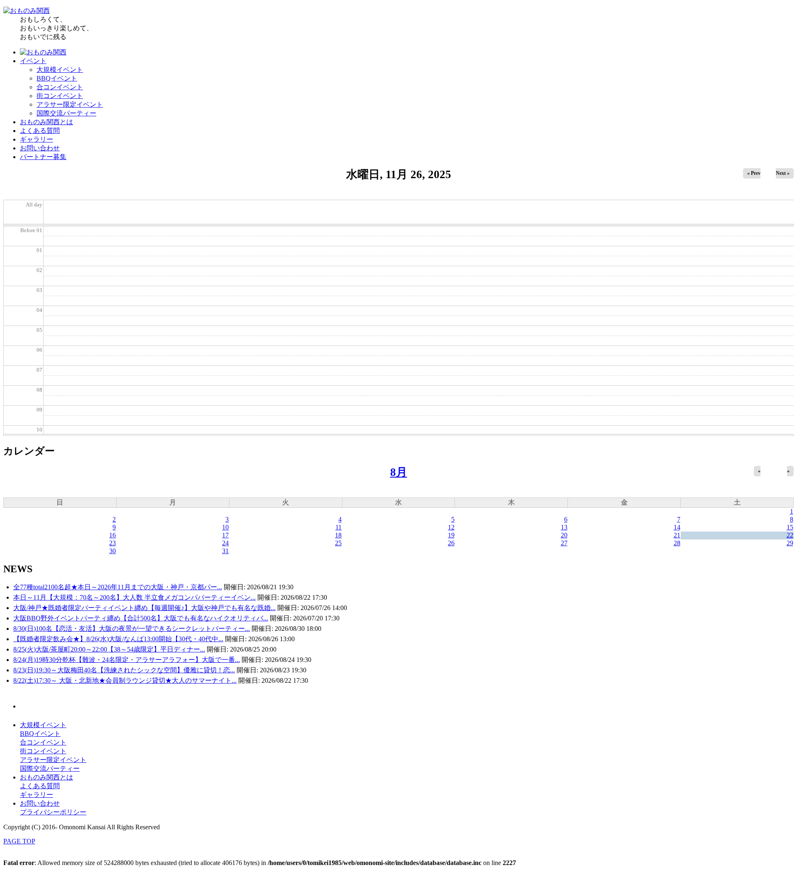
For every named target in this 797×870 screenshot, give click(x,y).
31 (225, 550)
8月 (398, 472)
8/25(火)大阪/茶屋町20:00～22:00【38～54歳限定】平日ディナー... (109, 649)
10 (225, 527)
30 (112, 550)
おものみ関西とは (46, 121)
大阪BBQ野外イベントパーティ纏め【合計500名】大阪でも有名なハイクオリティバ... (140, 618)
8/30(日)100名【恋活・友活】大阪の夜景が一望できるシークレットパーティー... (131, 628)
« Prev (753, 173)
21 (677, 535)
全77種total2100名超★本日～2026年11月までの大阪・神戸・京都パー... (117, 587)
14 (677, 527)
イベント (33, 60)
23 (112, 543)
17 (225, 535)
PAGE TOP (19, 841)
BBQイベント (57, 78)
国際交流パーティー (66, 113)
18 (338, 535)
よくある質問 (40, 130)
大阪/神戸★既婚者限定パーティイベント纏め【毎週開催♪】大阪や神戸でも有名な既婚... (144, 607)
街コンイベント (60, 95)
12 (451, 527)
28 (677, 543)
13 (564, 527)
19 (451, 535)
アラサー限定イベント (70, 104)
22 (790, 535)
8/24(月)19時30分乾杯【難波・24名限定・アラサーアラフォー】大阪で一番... (126, 659)
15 (790, 527)
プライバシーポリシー (53, 812)
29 (790, 543)
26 (451, 543)
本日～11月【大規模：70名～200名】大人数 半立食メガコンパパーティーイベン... (134, 597)
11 (338, 527)
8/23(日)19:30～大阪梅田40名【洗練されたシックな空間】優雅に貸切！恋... (124, 670)
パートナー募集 (43, 156)
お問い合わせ (40, 148)
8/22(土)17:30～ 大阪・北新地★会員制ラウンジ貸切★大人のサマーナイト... (125, 680)
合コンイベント (60, 87)
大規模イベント (60, 69)
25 (338, 543)
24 (225, 543)
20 (564, 535)
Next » (783, 173)
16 (112, 535)
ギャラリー (36, 139)
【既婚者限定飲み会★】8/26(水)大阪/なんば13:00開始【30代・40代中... (118, 638)
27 (564, 543)
